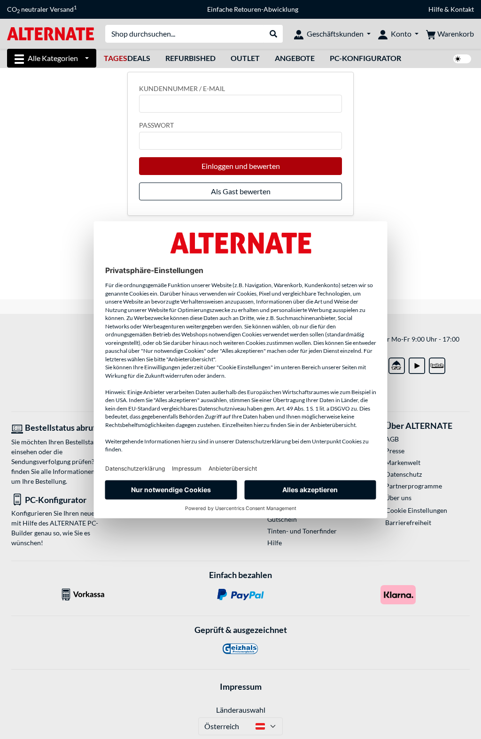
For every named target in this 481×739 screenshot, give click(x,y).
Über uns (398, 498)
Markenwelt (402, 462)
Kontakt (462, 9)
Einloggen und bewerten (241, 165)
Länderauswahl (240, 709)
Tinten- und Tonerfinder (302, 531)
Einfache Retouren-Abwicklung (252, 9)
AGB (392, 439)
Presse (394, 451)
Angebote (295, 57)
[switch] (462, 58)
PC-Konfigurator (365, 57)
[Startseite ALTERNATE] (50, 33)
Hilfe (435, 9)
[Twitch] (437, 364)
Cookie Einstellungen (416, 510)
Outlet (245, 57)
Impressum (241, 686)
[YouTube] (417, 364)
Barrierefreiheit (408, 522)
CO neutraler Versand (42, 9)
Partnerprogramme (413, 486)
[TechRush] (396, 364)
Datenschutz (403, 474)
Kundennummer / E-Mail (182, 88)
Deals (127, 57)
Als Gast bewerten (241, 191)
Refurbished (190, 57)
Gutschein (282, 519)
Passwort (156, 125)
